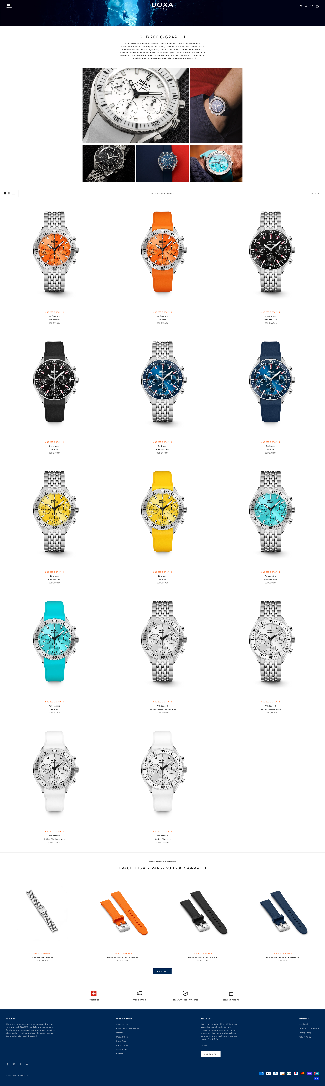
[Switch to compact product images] (13, 193)
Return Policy (305, 1037)
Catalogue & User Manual (127, 1028)
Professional (54, 316)
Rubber (162, 320)
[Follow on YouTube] (27, 1064)
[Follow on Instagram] (14, 1064)
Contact (120, 1054)
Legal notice (304, 1024)
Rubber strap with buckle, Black (202, 957)
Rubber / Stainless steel (54, 839)
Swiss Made (121, 1049)
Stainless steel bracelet (42, 957)
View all (162, 971)
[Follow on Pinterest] (20, 1064)
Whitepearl (162, 706)
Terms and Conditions (309, 1028)
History (119, 1033)
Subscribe (210, 1054)
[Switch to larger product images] (5, 193)
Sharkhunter (270, 316)
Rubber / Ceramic (162, 839)
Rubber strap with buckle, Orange (122, 957)
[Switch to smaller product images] (9, 193)
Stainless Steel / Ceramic (270, 709)
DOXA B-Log (122, 1037)
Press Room (121, 1041)
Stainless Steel (54, 320)
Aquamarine (270, 576)
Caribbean (162, 446)
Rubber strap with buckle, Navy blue (282, 957)
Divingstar (54, 576)
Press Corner (122, 1045)
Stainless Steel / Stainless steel (162, 709)
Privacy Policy (305, 1033)
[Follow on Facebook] (7, 1064)
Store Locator (122, 1024)
